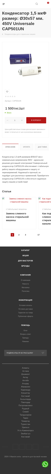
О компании (25, 280)
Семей (26, 412)
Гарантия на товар (25, 313)
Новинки (25, 341)
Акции (25, 256)
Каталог (25, 250)
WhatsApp (35, 447)
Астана (25, 371)
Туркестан (25, 424)
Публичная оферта (25, 316)
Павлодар (25, 402)
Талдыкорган (25, 415)
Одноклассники (29, 447)
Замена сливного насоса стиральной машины (17, 217)
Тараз (25, 418)
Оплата (26, 147)
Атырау (25, 383)
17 (39, 235)
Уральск (25, 427)
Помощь (25, 325)
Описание (10, 147)
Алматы (25, 368)
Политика (25, 291)
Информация (25, 300)
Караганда (25, 390)
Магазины (25, 287)
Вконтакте (15, 447)
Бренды (25, 266)
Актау (25, 377)
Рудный (25, 408)
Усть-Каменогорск (25, 430)
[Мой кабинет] (41, 4)
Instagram (22, 447)
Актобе (25, 380)
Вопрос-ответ (25, 334)
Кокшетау (25, 393)
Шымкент (25, 374)
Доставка (42, 147)
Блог (25, 330)
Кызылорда (25, 399)
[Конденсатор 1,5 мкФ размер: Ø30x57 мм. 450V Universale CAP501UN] (25, 65)
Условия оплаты (25, 305)
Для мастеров (25, 261)
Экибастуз (25, 433)
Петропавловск (25, 405)
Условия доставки (25, 309)
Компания (25, 275)
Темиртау (25, 421)
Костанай (25, 396)
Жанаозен (25, 387)
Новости (25, 284)
